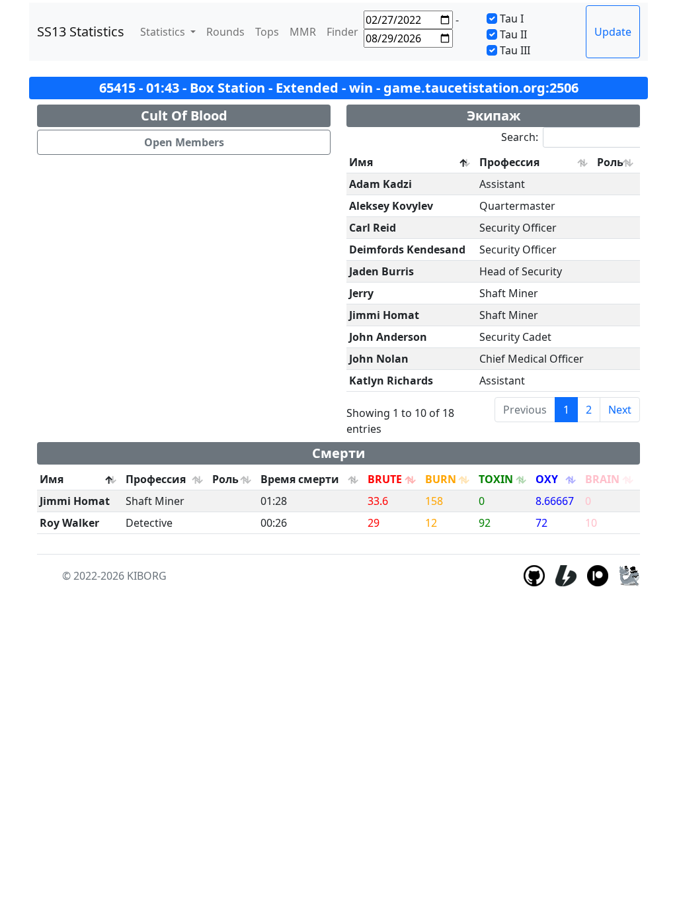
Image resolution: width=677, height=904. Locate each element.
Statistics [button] (164, 31)
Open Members (184, 142)
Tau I (512, 18)
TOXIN (496, 479)
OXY (547, 479)
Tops (267, 31)
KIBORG (147, 575)
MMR (303, 31)
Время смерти (299, 479)
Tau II (513, 34)
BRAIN (602, 479)
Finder (342, 31)
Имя (361, 162)
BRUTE (385, 479)
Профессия (509, 162)
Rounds (225, 31)
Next (619, 409)
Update (612, 31)
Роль (610, 162)
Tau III (515, 50)
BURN (440, 479)
